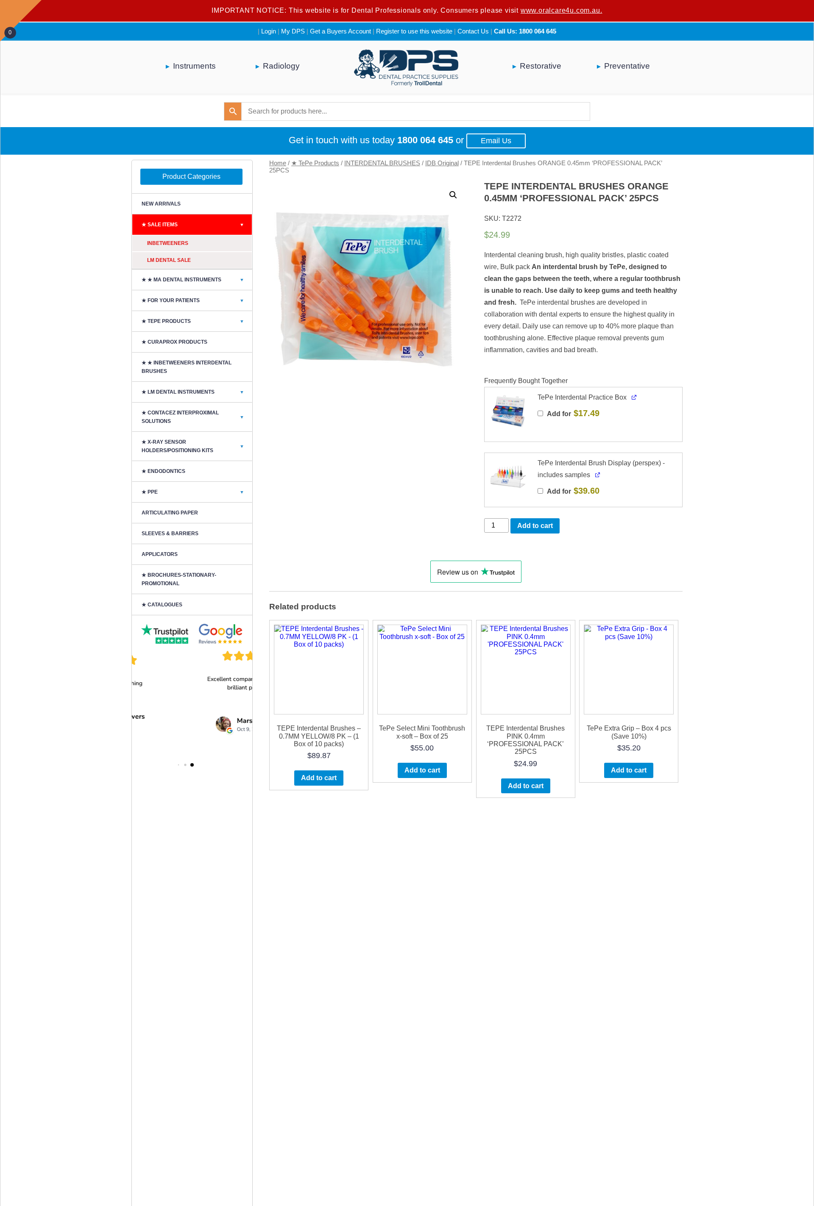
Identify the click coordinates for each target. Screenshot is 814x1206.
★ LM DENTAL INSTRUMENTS (193, 392)
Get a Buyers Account (340, 31)
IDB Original (442, 163)
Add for (572, 413)
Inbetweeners (167, 243)
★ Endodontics (163, 471)
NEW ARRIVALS (161, 204)
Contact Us (473, 31)
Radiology (281, 65)
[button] (453, 195)
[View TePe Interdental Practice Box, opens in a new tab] (634, 396)
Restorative (540, 65)
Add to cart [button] (319, 777)
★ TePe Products (315, 163)
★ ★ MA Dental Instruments (193, 280)
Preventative (627, 65)
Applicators (160, 554)
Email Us (496, 140)
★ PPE (193, 492)
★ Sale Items (193, 225)
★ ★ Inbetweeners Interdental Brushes (186, 367)
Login (268, 31)
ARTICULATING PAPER (170, 513)
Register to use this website (414, 31)
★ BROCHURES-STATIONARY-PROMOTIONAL (179, 579)
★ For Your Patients (193, 300)
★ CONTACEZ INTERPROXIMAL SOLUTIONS (193, 417)
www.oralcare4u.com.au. (561, 10)
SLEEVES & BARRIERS (170, 533)
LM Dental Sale (169, 260)
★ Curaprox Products (174, 342)
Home (277, 163)
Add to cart (535, 525)
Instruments (194, 65)
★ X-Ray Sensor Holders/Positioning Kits (193, 446)
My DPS (293, 31)
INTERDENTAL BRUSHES (382, 163)
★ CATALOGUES (162, 605)
